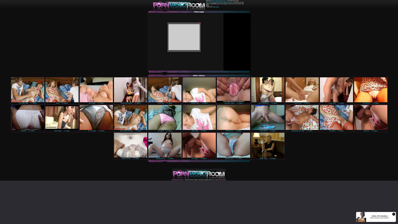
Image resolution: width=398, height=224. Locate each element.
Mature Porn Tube (211, 2)
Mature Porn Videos (221, 2)
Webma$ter (222, 180)
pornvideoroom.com (178, 180)
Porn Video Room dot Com (219, 0)
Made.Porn (230, 2)
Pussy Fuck (216, 6)
